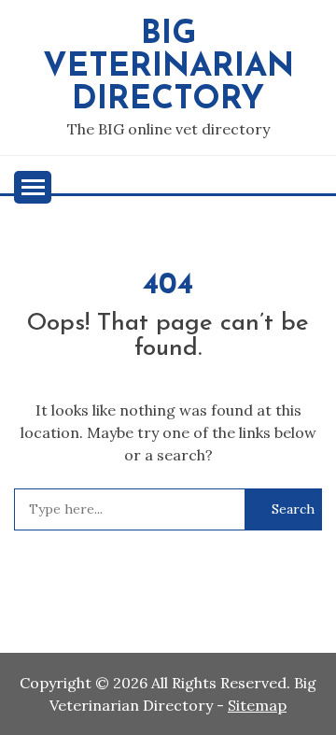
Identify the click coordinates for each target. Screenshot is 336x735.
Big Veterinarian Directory (168, 68)
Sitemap (257, 705)
